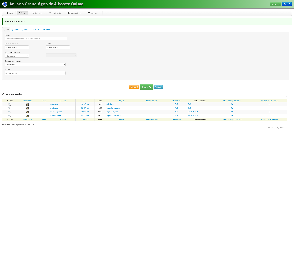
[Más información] (9, 104)
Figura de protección (12, 52)
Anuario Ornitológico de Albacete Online (46, 4)
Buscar (145, 87)
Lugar (121, 101)
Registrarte (275, 4)
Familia (48, 44)
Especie (7, 35)
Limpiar (133, 87)
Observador (176, 101)
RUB (176, 104)
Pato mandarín (55, 115)
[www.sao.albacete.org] (4, 4)
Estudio (7, 69)
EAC (189, 104)
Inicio (10, 13)
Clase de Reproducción (232, 101)
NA (232, 104)
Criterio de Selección (269, 101)
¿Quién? (36, 29)
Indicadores (46, 29)
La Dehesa (110, 104)
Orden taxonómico (11, 44)
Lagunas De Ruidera (113, 115)
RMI (192, 112)
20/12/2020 (85, 104)
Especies (38, 13)
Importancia (27, 101)
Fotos (44, 101)
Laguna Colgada (112, 112)
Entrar (286, 4)
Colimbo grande (56, 112)
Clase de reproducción (13, 61)
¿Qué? (6, 29)
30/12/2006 (85, 112)
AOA (176, 112)
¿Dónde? (15, 29)
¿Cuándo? (25, 29)
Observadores (75, 13)
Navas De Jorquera (113, 108)
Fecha (85, 101)
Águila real (54, 104)
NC (232, 112)
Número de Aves (152, 101)
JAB (196, 112)
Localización (56, 13)
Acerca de (94, 13)
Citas (22, 13)
